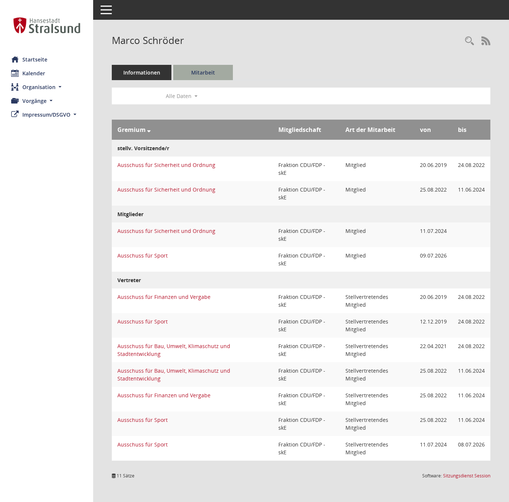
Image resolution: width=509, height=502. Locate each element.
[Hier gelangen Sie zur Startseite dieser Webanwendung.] (46, 25)
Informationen (141, 72)
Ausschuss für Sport (142, 255)
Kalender (33, 73)
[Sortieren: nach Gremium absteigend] (149, 130)
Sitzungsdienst (466, 476)
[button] (46, 87)
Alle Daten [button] (179, 96)
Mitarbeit (203, 72)
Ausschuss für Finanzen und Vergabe (164, 296)
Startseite (34, 59)
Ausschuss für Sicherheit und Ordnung (166, 164)
